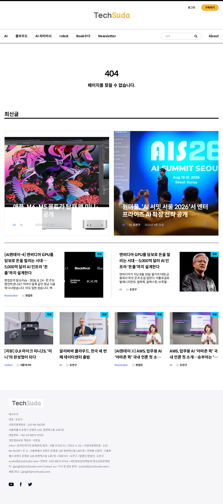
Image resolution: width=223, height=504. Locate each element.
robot (63, 36)
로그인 (191, 7)
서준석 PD (25, 365)
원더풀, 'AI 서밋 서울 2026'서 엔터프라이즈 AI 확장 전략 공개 (165, 210)
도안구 (27, 224)
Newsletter (107, 36)
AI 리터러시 (43, 36)
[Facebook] (21, 484)
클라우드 (21, 36)
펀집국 (28, 295)
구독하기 (210, 7)
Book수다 (83, 36)
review (8, 365)
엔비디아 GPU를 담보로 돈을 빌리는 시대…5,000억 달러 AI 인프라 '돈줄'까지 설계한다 (144, 260)
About (214, 36)
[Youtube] (11, 484)
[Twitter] (30, 484)
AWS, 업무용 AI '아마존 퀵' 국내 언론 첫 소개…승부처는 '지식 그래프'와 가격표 (194, 357)
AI (6, 36)
